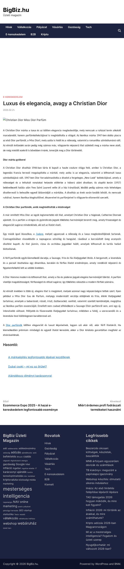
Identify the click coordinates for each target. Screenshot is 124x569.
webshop (10, 523)
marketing (8, 483)
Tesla (16, 514)
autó (34, 453)
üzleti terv (7, 528)
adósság (6, 453)
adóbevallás (13, 449)
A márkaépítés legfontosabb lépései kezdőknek (39, 357)
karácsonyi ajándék (15, 471)
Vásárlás (57, 27)
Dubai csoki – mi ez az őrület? (27, 366)
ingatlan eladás (28, 468)
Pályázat (41, 27)
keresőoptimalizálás (13, 476)
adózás (16, 452)
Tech (89, 27)
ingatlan (17, 468)
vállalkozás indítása (27, 519)
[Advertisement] (62, 62)
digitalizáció (15, 461)
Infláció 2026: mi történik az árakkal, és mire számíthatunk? (103, 513)
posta (20, 507)
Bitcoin (20, 457)
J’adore (39, 234)
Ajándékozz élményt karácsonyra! (30, 375)
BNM (117, 563)
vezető (22, 514)
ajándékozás (27, 453)
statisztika (8, 514)
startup (28, 510)
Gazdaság (74, 27)
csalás (27, 456)
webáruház (27, 523)
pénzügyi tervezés (10, 511)
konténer (31, 476)
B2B (33, 34)
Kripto (45, 34)
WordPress (101, 563)
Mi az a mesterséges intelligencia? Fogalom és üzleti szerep (101, 535)
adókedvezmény (27, 448)
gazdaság (9, 464)
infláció (7, 468)
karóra (30, 472)
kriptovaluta (10, 479)
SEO (21, 510)
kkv (25, 476)
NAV (16, 501)
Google (20, 464)
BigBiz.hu (16, 9)
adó (5, 448)
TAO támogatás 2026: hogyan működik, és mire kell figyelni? (101, 501)
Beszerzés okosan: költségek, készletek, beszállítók (99, 452)
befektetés (9, 456)
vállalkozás (10, 518)
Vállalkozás (24, 27)
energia (24, 461)
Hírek (9, 27)
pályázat (27, 507)
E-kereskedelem (16, 34)
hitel (28, 464)
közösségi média (27, 479)
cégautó (6, 461)
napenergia (7, 502)
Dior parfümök (14, 325)
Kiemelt (49, 484)
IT (36, 468)
